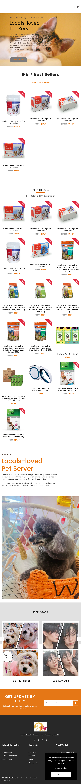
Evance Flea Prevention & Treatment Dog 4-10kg (67, 389)
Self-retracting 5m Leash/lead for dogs (40, 389)
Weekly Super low (41, 82)
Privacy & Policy (61, 768)
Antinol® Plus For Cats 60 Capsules (40, 265)
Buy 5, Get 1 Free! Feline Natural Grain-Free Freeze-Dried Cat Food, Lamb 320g (40, 348)
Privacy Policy (7, 752)
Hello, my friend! (20, 681)
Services (32, 756)
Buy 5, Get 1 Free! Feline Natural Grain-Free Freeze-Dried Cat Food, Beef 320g (13, 307)
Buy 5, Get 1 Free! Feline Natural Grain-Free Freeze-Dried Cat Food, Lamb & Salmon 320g (13, 349)
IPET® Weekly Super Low (65, 752)
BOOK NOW (18, 60)
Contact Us (33, 763)
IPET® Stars (33, 752)
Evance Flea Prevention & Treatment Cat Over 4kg (13, 435)
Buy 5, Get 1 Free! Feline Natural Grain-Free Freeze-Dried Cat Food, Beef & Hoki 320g (67, 268)
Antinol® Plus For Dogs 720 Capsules (13, 122)
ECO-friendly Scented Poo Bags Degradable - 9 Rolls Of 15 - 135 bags (13, 398)
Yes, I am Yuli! (61, 681)
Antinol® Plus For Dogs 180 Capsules (67, 119)
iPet (18, 778)
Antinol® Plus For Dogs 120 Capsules (40, 119)
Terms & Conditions (9, 756)
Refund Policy (7, 759)
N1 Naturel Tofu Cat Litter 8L (67, 354)
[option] (40, 39)
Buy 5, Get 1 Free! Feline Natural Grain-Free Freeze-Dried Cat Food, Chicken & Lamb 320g (40, 308)
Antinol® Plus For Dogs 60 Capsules (13, 166)
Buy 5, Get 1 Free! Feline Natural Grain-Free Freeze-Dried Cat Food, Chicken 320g (67, 308)
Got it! (61, 774)
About (31, 759)
